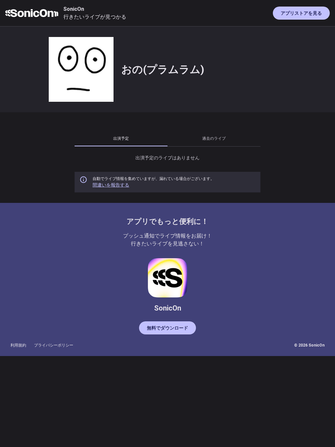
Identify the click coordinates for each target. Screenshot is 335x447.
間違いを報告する (111, 185)
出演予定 (121, 138)
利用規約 (18, 345)
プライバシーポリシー (53, 345)
